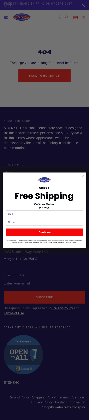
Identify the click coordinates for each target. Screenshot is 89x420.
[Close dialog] (82, 175)
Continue (44, 232)
